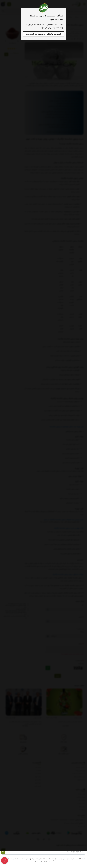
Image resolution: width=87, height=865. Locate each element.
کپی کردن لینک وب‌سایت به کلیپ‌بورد (43, 34)
